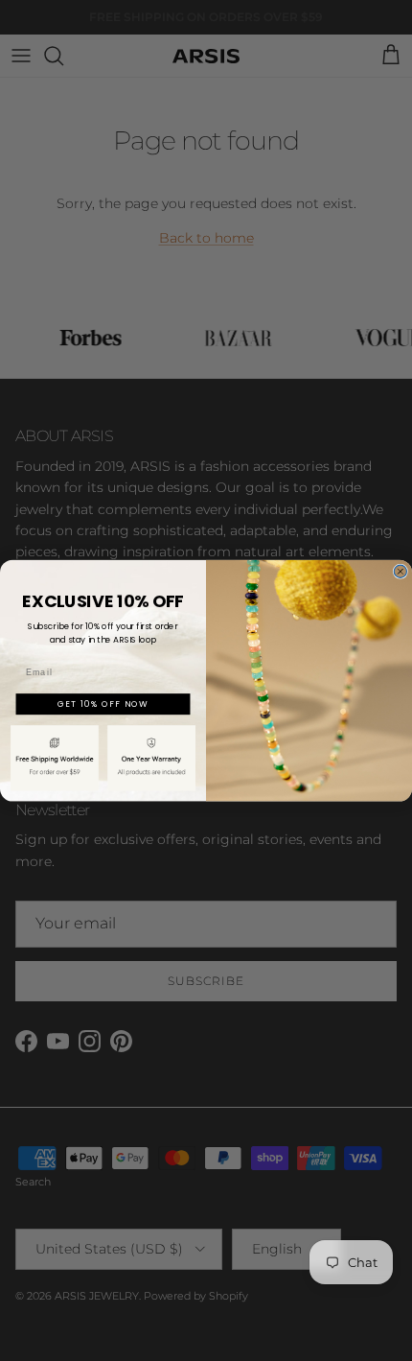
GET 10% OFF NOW (103, 703)
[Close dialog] (400, 571)
